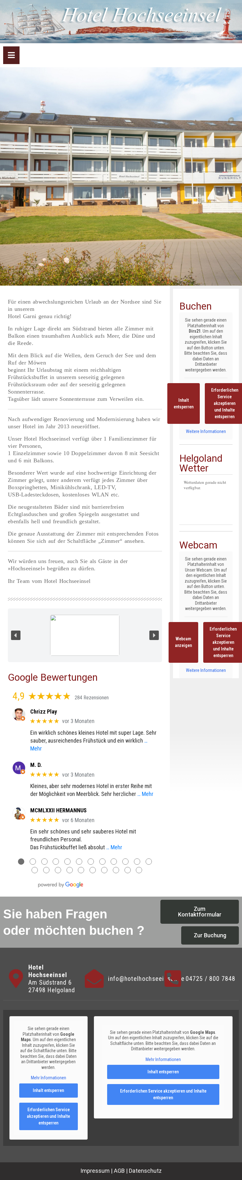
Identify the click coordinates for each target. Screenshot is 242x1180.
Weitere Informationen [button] (206, 431)
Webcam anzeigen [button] (183, 642)
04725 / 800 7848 (210, 978)
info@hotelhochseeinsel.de (146, 978)
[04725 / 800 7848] (173, 978)
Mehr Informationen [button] (48, 1077)
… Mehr (145, 794)
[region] (85, 635)
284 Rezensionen (92, 698)
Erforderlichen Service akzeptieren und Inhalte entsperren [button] (48, 1116)
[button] (15, 635)
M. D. (36, 765)
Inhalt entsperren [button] (183, 403)
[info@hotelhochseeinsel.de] (94, 978)
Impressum (95, 1170)
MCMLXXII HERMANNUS (58, 810)
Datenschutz (145, 1170)
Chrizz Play (43, 711)
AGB (119, 1170)
